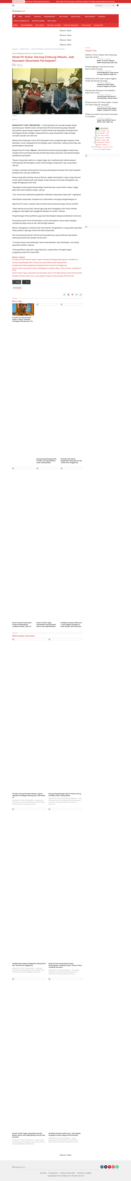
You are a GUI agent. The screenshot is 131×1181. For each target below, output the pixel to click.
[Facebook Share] (64, 294)
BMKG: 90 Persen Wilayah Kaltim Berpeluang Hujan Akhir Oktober (107, 61)
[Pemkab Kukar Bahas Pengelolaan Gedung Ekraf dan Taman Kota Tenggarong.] (71, 380)
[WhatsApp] (117, 1167)
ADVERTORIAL (75, 17)
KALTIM (27, 17)
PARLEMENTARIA (49, 17)
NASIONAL (37, 17)
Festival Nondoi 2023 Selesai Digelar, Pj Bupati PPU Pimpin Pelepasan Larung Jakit (107, 109)
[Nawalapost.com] (18, 11)
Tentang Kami (98, 25)
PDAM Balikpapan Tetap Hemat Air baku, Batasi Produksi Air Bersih (107, 73)
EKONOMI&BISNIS (27, 25)
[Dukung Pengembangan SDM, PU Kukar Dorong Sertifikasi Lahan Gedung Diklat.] (47, 380)
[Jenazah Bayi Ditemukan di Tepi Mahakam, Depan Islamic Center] (102, 91)
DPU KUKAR (17, 288)
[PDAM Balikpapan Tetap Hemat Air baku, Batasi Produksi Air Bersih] (102, 68)
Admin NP (19, 64)
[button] (114, 5)
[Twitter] (105, 1167)
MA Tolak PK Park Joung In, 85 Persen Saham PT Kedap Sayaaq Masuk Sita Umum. (60, 1)
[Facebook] (102, 1167)
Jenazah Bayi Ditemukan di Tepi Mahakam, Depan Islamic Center (107, 97)
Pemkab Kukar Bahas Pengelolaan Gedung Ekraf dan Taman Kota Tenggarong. (39, 265)
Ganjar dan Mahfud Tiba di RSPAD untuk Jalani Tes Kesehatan (106, 121)
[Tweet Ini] (68, 294)
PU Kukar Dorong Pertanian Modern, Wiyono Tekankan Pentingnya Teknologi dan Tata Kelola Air (45, 259)
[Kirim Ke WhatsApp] (80, 294)
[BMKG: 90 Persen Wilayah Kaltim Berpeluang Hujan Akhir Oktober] (102, 56)
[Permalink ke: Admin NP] (14, 65)
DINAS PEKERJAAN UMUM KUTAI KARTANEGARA (27, 53)
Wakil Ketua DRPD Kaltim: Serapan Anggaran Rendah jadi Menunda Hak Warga (106, 85)
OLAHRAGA (101, 17)
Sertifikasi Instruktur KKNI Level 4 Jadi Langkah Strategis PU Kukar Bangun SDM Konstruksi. (43, 276)
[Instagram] (113, 1167)
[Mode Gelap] (118, 5)
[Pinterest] (109, 1167)
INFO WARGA (63, 17)
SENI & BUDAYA (90, 17)
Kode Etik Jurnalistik (54, 25)
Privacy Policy (86, 25)
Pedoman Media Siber (71, 25)
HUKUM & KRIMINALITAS (21, 21)
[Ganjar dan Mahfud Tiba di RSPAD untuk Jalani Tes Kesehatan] (102, 115)
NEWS (20, 17)
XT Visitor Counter (106, 149)
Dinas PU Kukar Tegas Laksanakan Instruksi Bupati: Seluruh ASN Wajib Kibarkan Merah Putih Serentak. (47, 273)
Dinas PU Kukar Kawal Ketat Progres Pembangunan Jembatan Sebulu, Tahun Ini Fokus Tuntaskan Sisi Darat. (46, 269)
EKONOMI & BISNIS (38, 21)
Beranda (43, 1173)
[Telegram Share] (76, 294)
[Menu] (13, 5)
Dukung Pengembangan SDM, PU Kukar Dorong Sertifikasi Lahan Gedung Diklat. (39, 262)
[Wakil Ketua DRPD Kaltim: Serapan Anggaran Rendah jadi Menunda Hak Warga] (102, 80)
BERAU (16, 25)
